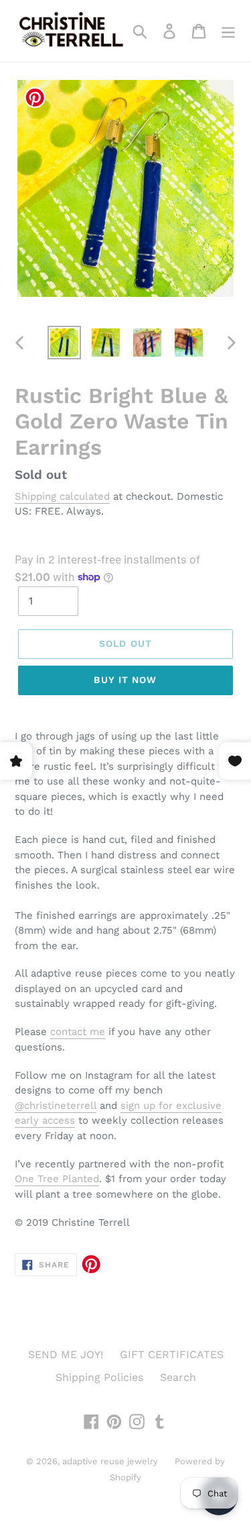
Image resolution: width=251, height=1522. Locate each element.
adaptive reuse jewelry (110, 1461)
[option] (64, 342)
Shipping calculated (62, 496)
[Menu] (228, 31)
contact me (77, 1032)
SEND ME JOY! (65, 1354)
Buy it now (125, 679)
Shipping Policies (99, 1377)
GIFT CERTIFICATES (172, 1354)
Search (178, 1377)
